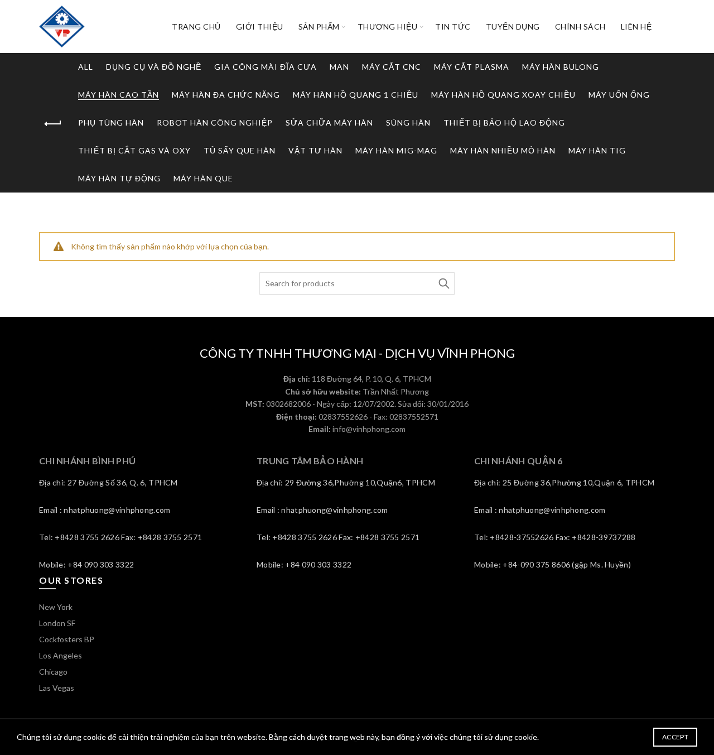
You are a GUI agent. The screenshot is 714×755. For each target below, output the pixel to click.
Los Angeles (60, 655)
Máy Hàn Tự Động (119, 178)
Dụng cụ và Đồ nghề (153, 66)
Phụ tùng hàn (111, 122)
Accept (675, 737)
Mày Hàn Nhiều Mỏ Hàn (503, 150)
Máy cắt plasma (471, 66)
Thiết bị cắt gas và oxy (134, 150)
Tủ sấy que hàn (240, 150)
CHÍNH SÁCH (580, 26)
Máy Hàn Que (203, 178)
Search (443, 283)
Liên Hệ (636, 26)
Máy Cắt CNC (391, 66)
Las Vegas (56, 688)
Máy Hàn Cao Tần (118, 94)
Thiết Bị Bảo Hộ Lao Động (504, 122)
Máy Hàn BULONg (560, 66)
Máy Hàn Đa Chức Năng (226, 94)
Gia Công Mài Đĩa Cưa (265, 66)
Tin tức (453, 26)
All (85, 66)
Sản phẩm (319, 26)
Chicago (53, 671)
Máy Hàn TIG (597, 150)
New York (56, 607)
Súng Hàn (408, 122)
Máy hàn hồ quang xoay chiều (503, 94)
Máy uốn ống (619, 94)
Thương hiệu (388, 26)
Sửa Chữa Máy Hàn (329, 122)
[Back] (53, 124)
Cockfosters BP (66, 639)
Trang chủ (196, 26)
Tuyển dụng (513, 26)
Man (339, 66)
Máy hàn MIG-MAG (396, 150)
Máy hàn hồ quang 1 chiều (355, 94)
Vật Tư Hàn (315, 150)
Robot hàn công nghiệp (215, 122)
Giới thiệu (259, 26)
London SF (57, 623)
